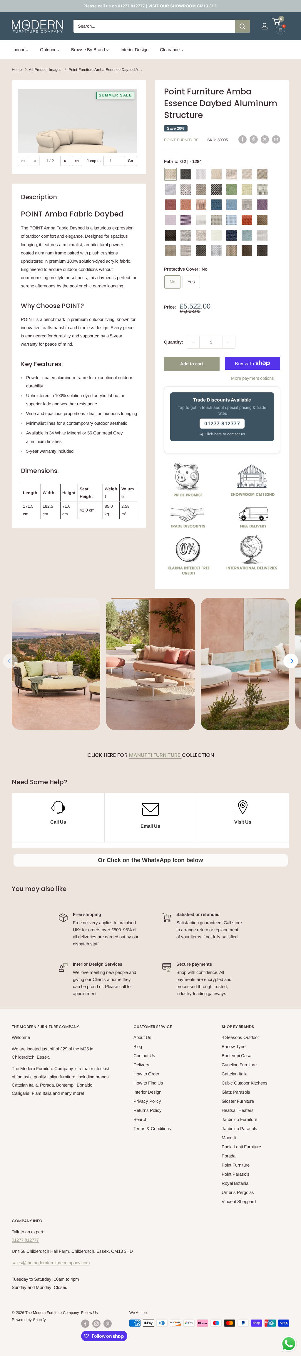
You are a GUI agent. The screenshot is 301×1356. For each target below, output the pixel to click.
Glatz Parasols (236, 1092)
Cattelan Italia (235, 1073)
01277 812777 (25, 1239)
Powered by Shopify (29, 1319)
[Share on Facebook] (242, 139)
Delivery (141, 1064)
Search (140, 1119)
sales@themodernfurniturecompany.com (51, 1262)
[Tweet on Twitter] (265, 139)
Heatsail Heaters (238, 1110)
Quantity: (173, 341)
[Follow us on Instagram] (96, 1324)
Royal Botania (235, 1183)
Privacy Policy (147, 1101)
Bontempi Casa (236, 1055)
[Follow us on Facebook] (85, 1324)
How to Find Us (148, 1082)
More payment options (252, 378)
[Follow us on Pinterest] (107, 1324)
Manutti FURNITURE (155, 755)
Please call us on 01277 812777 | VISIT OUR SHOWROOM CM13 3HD (150, 6)
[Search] (242, 26)
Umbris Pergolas (238, 1192)
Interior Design (147, 1092)
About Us (142, 1037)
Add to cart (191, 363)
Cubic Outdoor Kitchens (244, 1082)
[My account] (264, 26)
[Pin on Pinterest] (254, 139)
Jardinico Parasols (239, 1128)
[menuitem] (20, 49)
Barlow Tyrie (233, 1046)
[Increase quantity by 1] (229, 342)
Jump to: (94, 161)
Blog (137, 1046)
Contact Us (144, 1055)
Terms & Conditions (152, 1128)
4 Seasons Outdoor (240, 1037)
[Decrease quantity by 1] (193, 342)
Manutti (229, 1137)
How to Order (146, 1073)
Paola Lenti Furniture (241, 1146)
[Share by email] (276, 139)
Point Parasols (236, 1174)
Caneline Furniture (239, 1064)
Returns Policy (147, 1110)
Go (130, 161)
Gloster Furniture (238, 1101)
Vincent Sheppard (239, 1201)
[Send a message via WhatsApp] (289, 1344)
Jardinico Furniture (239, 1119)
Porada (228, 1155)
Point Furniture (181, 140)
